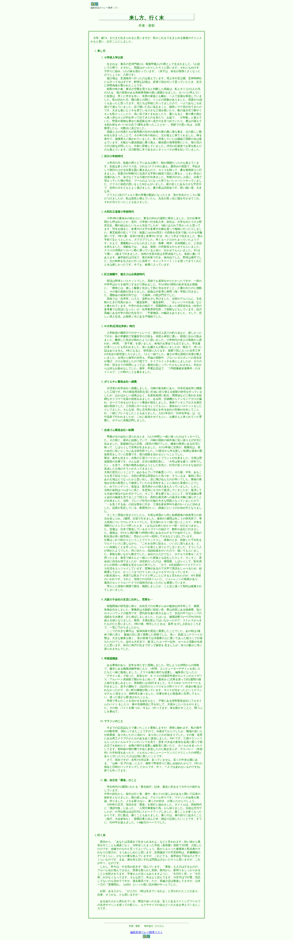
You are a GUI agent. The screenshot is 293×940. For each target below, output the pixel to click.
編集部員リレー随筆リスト (146, 932)
